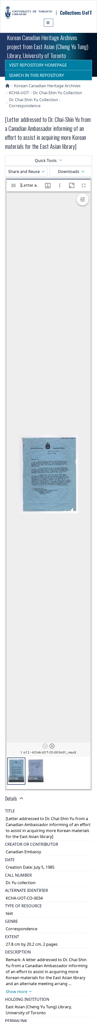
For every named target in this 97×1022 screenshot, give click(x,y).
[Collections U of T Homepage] (7, 85)
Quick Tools (46, 160)
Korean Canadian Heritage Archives (47, 85)
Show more (16, 991)
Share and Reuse (24, 171)
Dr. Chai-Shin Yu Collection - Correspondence (34, 102)
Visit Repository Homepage (38, 65)
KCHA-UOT (19, 92)
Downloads (68, 171)
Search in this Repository (36, 75)
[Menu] (48, 23)
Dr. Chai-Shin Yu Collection (57, 92)
